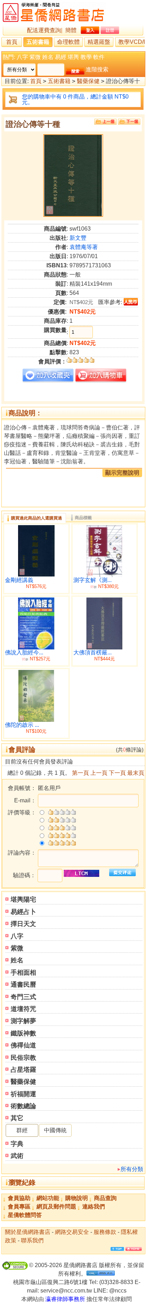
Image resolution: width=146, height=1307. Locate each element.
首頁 (11, 42)
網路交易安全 (72, 1232)
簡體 (71, 30)
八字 (22, 57)
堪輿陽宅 (23, 899)
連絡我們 (93, 1207)
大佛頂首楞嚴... (92, 652)
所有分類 (131, 1169)
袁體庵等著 (83, 247)
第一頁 (80, 773)
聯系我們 (32, 1240)
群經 (22, 1130)
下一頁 (117, 773)
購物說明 (76, 1198)
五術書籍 (38, 42)
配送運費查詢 (44, 30)
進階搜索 (97, 69)
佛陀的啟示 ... (22, 725)
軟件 (99, 57)
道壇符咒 (23, 1008)
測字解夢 (23, 1020)
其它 (17, 1118)
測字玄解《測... (92, 580)
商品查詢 (105, 1198)
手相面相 (23, 972)
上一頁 (98, 773)
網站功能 (47, 1198)
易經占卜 (23, 911)
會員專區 (19, 1207)
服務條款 (105, 1232)
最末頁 (135, 773)
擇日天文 (23, 923)
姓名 (48, 57)
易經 (60, 57)
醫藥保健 (88, 81)
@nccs (118, 1291)
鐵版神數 (23, 1033)
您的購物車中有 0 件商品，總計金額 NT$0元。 (75, 99)
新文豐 (77, 238)
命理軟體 (68, 42)
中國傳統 (55, 1130)
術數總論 (23, 1106)
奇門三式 (23, 996)
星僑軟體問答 (25, 1215)
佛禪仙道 (23, 1045)
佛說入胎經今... (24, 652)
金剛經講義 (19, 580)
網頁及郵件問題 (56, 1207)
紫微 (35, 57)
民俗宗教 (23, 1057)
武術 (17, 1155)
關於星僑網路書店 (27, 1232)
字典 (17, 1143)
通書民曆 (23, 984)
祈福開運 (23, 1094)
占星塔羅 (23, 1069)
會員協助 (19, 1198)
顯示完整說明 (122, 473)
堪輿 (73, 57)
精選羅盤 (99, 42)
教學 (86, 57)
